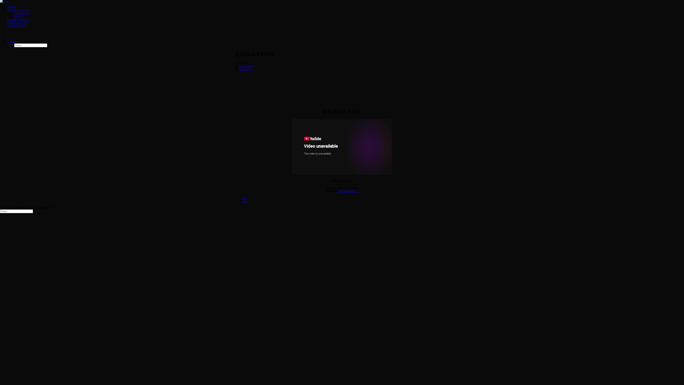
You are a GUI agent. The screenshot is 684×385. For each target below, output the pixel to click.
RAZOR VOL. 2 (348, 191)
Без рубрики (246, 66)
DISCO (18, 16)
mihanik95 (246, 69)
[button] (11, 41)
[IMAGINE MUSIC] (342, 1)
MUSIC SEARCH (17, 10)
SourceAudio (21, 13)
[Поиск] (16, 211)
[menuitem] (345, 7)
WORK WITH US (18, 19)
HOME (11, 6)
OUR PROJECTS (17, 22)
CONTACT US (16, 26)
